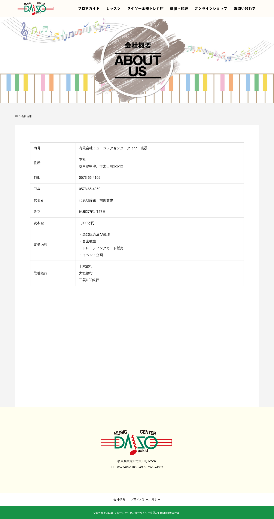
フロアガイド (89, 8)
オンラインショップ (211, 8)
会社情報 (119, 499)
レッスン (113, 8)
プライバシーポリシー (146, 499)
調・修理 (179, 8)
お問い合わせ (245, 8)
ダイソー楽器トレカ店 (145, 8)
